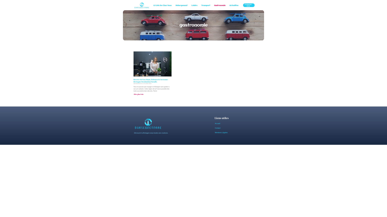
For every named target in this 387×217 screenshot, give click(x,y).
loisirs (194, 5)
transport (205, 5)
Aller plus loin (138, 94)
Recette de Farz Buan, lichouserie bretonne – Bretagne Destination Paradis (151, 80)
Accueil (217, 123)
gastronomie (219, 5)
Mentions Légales (221, 132)
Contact (217, 128)
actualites (233, 5)
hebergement (181, 5)
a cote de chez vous (162, 5)
